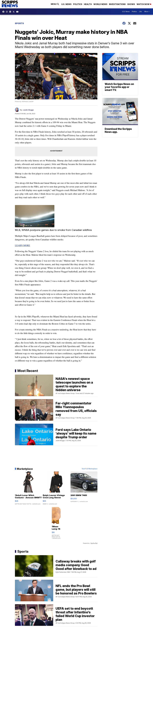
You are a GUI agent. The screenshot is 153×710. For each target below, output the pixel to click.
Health (88, 4)
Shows (131, 4)
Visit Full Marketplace (89, 469)
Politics (77, 4)
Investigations (117, 4)
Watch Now (143, 4)
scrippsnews (3, 12)
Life (140, 11)
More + (147, 11)
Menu (54, 4)
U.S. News (66, 4)
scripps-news (10, 12)
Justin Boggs (28, 110)
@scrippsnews (18, 12)
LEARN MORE (22, 245)
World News (100, 4)
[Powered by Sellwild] (93, 543)
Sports (19, 23)
